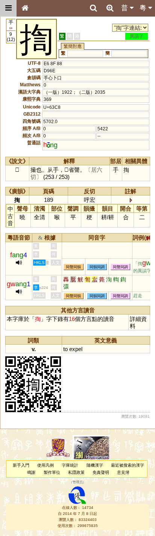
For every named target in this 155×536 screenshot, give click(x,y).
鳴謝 (31, 472)
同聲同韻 (73, 267)
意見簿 (123, 472)
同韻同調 (97, 267)
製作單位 (52, 472)
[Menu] (8, 8)
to (65, 349)
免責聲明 (101, 472)
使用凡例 (45, 465)
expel (75, 349)
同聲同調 (120, 267)
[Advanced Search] (110, 8)
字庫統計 (70, 465)
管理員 (78, 482)
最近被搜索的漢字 (127, 465)
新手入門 (21, 465)
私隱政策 (76, 472)
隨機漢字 (95, 465)
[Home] (25, 8)
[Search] (93, 8)
